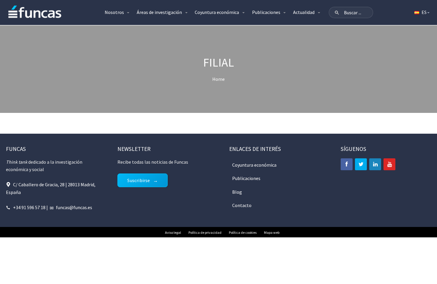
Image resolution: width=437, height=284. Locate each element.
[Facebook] (347, 164)
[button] (336, 12)
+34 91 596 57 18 (29, 207)
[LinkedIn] (375, 164)
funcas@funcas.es (74, 207)
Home (218, 79)
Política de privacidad (204, 232)
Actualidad (304, 12)
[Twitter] (361, 164)
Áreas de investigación (159, 12)
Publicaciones (266, 12)
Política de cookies (243, 232)
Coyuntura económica (217, 12)
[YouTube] (389, 164)
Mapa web (271, 232)
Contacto (241, 205)
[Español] (421, 12)
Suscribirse (138, 180)
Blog (237, 192)
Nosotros (114, 12)
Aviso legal (173, 232)
